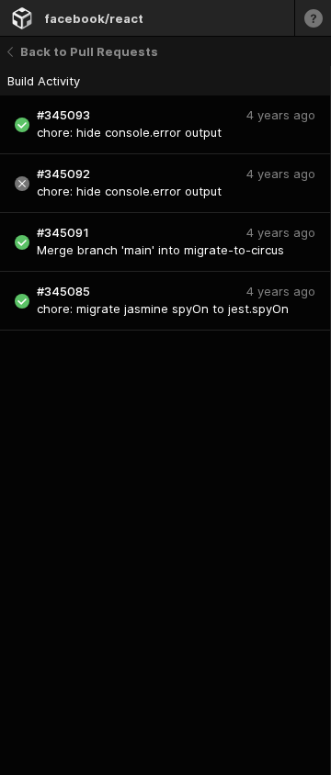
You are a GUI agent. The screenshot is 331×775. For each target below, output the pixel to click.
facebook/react (93, 18)
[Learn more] (312, 18)
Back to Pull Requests (89, 51)
